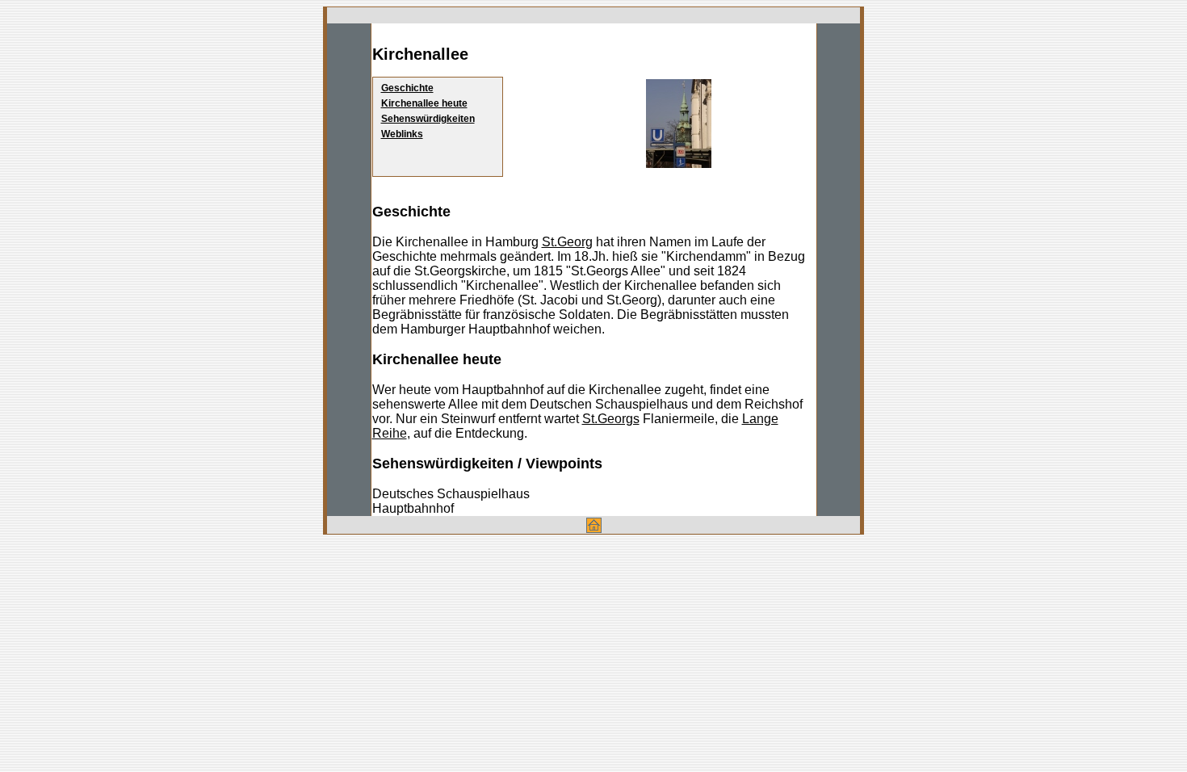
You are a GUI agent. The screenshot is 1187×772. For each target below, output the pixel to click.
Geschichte (407, 88)
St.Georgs (611, 419)
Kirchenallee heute (424, 103)
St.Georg (567, 242)
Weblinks (402, 134)
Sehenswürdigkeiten (428, 118)
